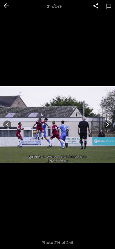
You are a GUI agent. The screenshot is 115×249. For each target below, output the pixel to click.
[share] (96, 6)
